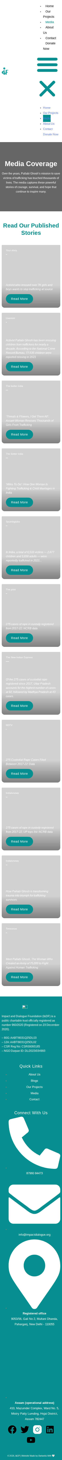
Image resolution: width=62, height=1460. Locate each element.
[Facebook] (12, 1429)
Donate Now (50, 134)
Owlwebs (42, 1456)
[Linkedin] (50, 1429)
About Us (48, 123)
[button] (47, 77)
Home (49, 6)
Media (49, 22)
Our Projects (50, 112)
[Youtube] (31, 1440)
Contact (50, 38)
